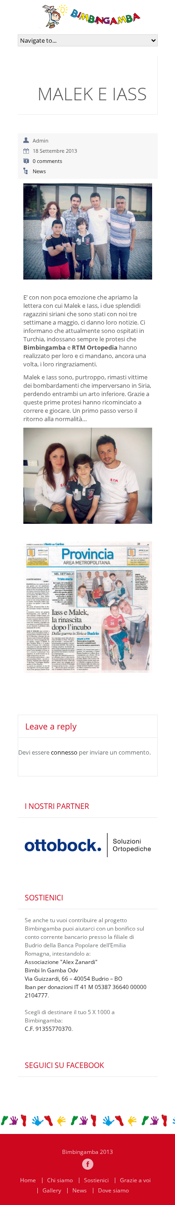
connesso (64, 752)
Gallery (51, 1190)
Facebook (87, 1164)
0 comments (47, 160)
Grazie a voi (135, 1180)
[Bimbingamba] (89, 25)
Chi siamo (60, 1180)
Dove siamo (113, 1190)
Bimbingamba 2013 (87, 1152)
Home (28, 1180)
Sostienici (96, 1180)
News (39, 171)
